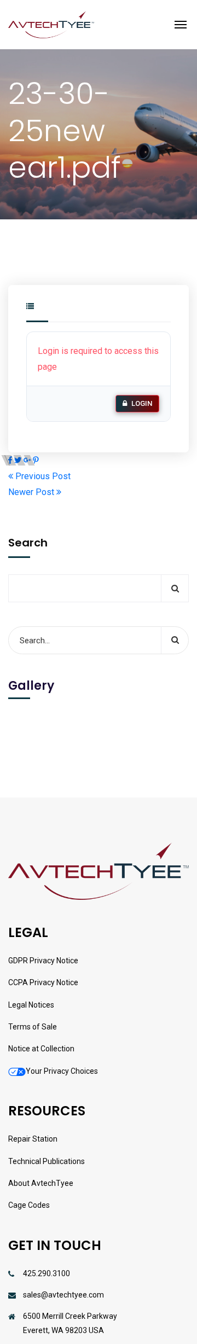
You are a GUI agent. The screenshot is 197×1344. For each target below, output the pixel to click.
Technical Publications (46, 1161)
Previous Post (42, 476)
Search (28, 542)
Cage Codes (29, 1205)
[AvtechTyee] (51, 24)
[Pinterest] (36, 460)
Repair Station (32, 1138)
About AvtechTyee (40, 1183)
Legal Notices (31, 1004)
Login (141, 403)
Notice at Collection (41, 1048)
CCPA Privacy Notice (43, 982)
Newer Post (32, 492)
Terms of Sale (32, 1026)
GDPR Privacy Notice (43, 960)
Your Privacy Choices (62, 1071)
